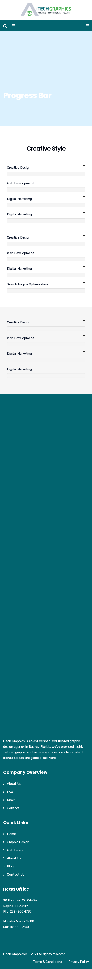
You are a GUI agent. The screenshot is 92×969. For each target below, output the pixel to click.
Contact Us (15, 874)
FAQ (10, 792)
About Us (14, 784)
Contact (13, 808)
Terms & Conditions (47, 962)
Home (11, 834)
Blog (10, 866)
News (11, 800)
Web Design (15, 850)
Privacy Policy (78, 962)
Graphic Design (18, 842)
